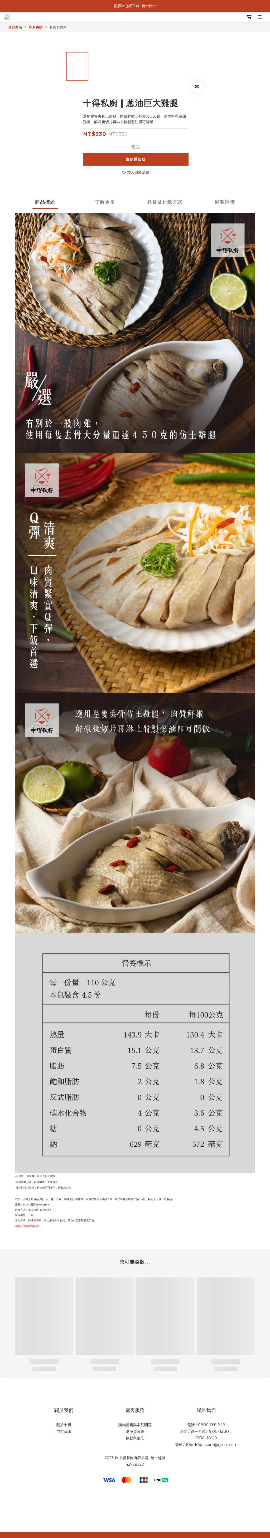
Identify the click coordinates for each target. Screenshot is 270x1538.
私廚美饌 (36, 27)
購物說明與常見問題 (135, 1424)
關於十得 (63, 1424)
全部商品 (15, 27)
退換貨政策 (135, 1431)
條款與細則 (135, 1438)
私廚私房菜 (58, 27)
